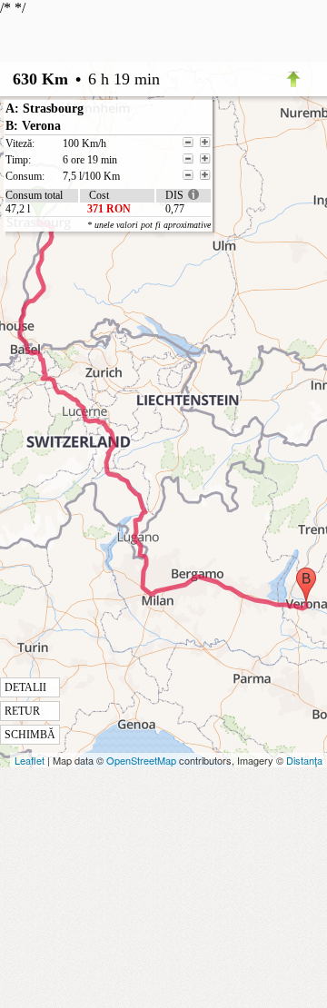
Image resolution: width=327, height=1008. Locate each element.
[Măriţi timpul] (205, 158)
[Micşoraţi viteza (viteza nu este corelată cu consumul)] (188, 142)
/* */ (105, 370)
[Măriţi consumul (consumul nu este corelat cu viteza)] (205, 175)
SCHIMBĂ (30, 734)
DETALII (25, 687)
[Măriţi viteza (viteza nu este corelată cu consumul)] (205, 142)
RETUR (22, 711)
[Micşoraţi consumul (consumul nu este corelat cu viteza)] (188, 175)
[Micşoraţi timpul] (188, 158)
